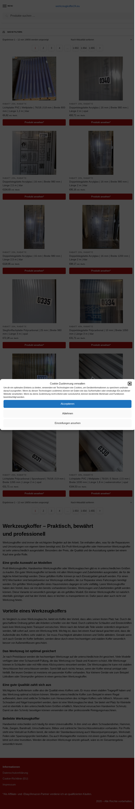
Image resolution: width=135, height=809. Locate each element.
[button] (129, 384)
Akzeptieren (67, 403)
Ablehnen (67, 413)
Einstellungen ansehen (68, 423)
